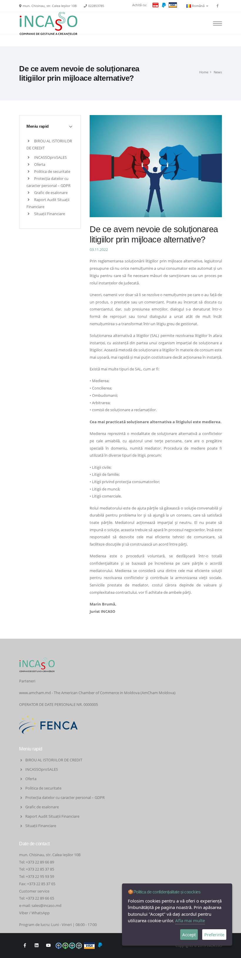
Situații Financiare (49, 213)
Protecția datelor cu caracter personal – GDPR (65, 797)
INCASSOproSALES (50, 157)
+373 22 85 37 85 (40, 869)
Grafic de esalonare (50, 192)
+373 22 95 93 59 (40, 876)
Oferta (39, 164)
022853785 (96, 6)
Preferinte (214, 934)
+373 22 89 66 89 (40, 862)
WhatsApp (40, 912)
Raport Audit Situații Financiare (52, 816)
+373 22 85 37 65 (41, 883)
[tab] (50, 126)
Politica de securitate (51, 171)
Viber (23, 912)
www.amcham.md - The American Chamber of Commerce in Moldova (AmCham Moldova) (97, 692)
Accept (189, 934)
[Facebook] (217, 6)
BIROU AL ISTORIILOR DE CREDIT (53, 760)
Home (203, 72)
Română (198, 6)
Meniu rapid (37, 126)
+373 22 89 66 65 (40, 898)
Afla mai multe (190, 920)
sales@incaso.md (46, 905)
